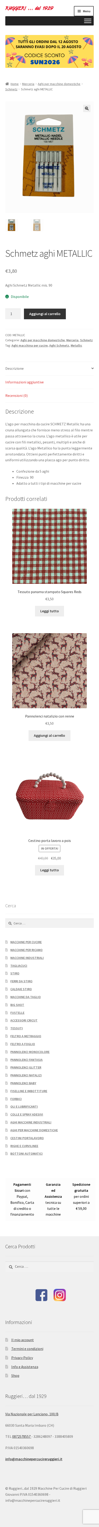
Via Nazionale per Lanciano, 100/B (31, 1414)
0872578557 (21, 1436)
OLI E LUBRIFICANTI (24, 1106)
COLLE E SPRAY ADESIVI (26, 1114)
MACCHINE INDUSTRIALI (27, 958)
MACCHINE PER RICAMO (26, 950)
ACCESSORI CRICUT (24, 1020)
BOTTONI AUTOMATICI (26, 1153)
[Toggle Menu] (87, 21)
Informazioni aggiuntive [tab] (24, 382)
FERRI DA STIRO (21, 981)
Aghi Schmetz (59, 345)
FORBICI (16, 1099)
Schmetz (11, 89)
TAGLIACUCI (18, 966)
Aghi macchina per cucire (30, 345)
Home (15, 84)
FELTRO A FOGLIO (22, 1044)
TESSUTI (16, 1028)
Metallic (76, 345)
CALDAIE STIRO (21, 989)
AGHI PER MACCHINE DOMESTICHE (34, 1130)
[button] (86, 108)
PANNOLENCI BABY (23, 1083)
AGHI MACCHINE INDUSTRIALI (30, 1122)
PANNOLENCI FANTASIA (26, 1060)
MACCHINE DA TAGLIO (25, 997)
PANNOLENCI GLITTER (25, 1067)
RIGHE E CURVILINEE (24, 1146)
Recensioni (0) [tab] (16, 395)
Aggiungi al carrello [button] (49, 735)
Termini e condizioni (27, 1348)
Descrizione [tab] (14, 368)
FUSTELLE (17, 1013)
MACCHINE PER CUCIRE (26, 942)
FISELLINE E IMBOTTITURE (28, 1091)
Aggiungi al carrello (45, 313)
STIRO (14, 973)
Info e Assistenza (24, 1366)
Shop (15, 1375)
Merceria (28, 84)
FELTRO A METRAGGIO (25, 1036)
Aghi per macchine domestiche (59, 84)
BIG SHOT (17, 1005)
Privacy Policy (22, 1357)
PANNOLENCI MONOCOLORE (30, 1052)
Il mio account (22, 1339)
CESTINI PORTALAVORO (27, 1138)
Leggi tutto (49, 611)
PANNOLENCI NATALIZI (26, 1075)
